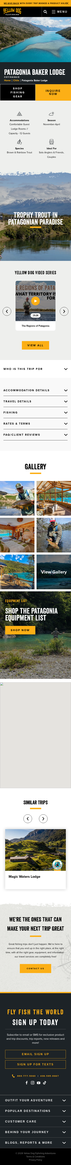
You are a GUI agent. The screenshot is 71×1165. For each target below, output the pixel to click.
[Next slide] (64, 311)
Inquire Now (53, 92)
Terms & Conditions (22, 1156)
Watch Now (53, 3)
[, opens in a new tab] (26, 1082)
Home (7, 80)
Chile (16, 80)
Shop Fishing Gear (18, 92)
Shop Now (20, 630)
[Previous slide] (7, 311)
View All (35, 345)
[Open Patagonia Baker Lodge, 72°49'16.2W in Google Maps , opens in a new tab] (35, 735)
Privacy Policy (21, 1160)
